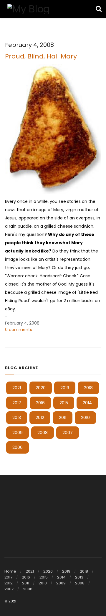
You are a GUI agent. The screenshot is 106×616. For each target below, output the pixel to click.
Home (10, 571)
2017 (16, 403)
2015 (63, 403)
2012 (40, 418)
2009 (17, 433)
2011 (62, 418)
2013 (16, 418)
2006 (17, 447)
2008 (42, 433)
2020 (41, 388)
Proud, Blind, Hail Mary (41, 56)
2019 (64, 388)
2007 (67, 433)
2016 (40, 403)
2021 (16, 388)
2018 (88, 388)
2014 (87, 403)
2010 (85, 418)
